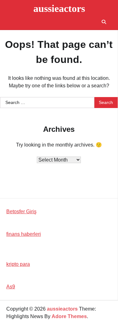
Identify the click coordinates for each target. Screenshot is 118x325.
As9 (10, 286)
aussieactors (59, 8)
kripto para (18, 264)
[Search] (104, 22)
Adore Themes (69, 316)
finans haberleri (23, 234)
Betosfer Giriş (21, 211)
